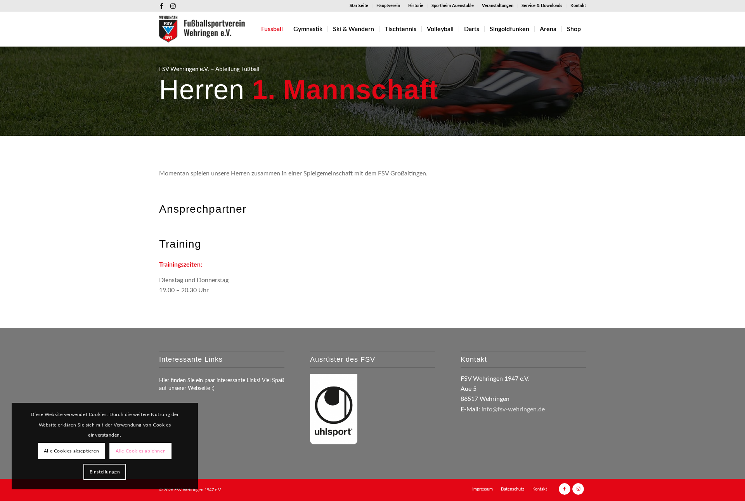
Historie (415, 5)
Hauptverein (388, 5)
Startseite (359, 5)
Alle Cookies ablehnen (141, 451)
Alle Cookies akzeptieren (71, 451)
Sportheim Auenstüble (452, 5)
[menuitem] (359, 6)
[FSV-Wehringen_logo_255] (202, 29)
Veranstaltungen (497, 5)
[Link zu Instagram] (173, 6)
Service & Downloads (542, 5)
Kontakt (578, 5)
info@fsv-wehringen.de (513, 409)
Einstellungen (105, 472)
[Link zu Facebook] (161, 6)
